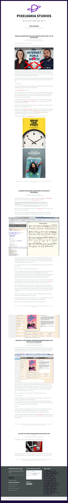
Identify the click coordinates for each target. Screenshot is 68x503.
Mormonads (31, 116)
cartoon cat (50, 472)
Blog (27, 20)
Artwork (34, 20)
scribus (52, 305)
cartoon (45, 472)
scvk (56, 489)
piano (49, 305)
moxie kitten (51, 484)
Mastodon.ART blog (12, 486)
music (47, 305)
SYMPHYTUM (21, 353)
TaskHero (30, 109)
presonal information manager (46, 424)
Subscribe (11, 477)
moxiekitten (56, 484)
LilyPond (42, 198)
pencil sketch (49, 487)
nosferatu (49, 485)
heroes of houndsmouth (48, 479)
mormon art (46, 484)
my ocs (45, 485)
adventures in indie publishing (31, 459)
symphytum (27, 425)
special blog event (47, 492)
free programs (35, 181)
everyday (28, 39)
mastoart (50, 482)
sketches (53, 490)
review (52, 424)
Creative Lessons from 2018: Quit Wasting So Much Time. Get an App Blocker (34, 36)
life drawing (54, 480)
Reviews (38, 193)
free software (33, 424)
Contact (30, 20)
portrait (54, 487)
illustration (46, 480)
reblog (49, 489)
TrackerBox (39, 414)
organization (37, 424)
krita (50, 480)
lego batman (29, 460)
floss (23, 424)
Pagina (33, 453)
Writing (38, 20)
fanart (45, 475)
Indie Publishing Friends (31, 343)
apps (27, 181)
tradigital (45, 494)
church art (45, 474)
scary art (53, 489)
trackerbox (33, 425)
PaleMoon (25, 101)
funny (42, 459)
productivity (39, 181)
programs (43, 181)
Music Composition (34, 193)
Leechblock (33, 101)
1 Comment (35, 306)
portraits (45, 489)
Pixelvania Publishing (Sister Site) (14, 488)
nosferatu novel (54, 485)
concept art (50, 474)
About (24, 20)
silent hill (45, 490)
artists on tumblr (53, 470)
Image (22, 181)
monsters (54, 482)
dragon (57, 474)
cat (53, 472)
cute (54, 474)
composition (28, 305)
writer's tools (37, 425)
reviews (24, 425)
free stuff (51, 475)
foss (25, 424)
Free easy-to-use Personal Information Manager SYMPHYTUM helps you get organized (34, 341)
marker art (46, 482)
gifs (44, 459)
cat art (56, 472)
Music (42, 20)
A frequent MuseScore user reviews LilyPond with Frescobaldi (34, 191)
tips (45, 181)
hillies (54, 479)
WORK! (38, 112)
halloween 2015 (46, 477)
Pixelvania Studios (34, 16)
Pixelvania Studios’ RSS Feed (13, 484)
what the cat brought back (36, 460)
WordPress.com (28, 498)
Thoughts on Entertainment (35, 39)
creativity (31, 181)
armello (45, 470)
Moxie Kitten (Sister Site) (13, 490)
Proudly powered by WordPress (14, 498)
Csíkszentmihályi (35, 199)
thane (52, 492)
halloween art (52, 477)
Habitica (25, 109)
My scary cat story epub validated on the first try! (34, 433)
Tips (44, 20)
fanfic (48, 475)
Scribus (49, 281)
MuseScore (39, 208)
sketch (49, 490)
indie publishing (47, 459)
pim (40, 424)
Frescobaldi (49, 198)
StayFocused (20, 90)
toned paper (56, 492)
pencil (45, 487)
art (28, 181)
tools (32, 306)
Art (26, 39)
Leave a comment (42, 425)
